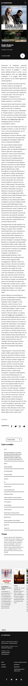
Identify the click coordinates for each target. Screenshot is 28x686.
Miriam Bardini (10, 456)
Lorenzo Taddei (6, 55)
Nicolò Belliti (15, 454)
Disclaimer (16, 664)
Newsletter (17, 666)
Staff (2, 662)
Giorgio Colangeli (13, 457)
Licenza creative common (20, 662)
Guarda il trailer (11, 439)
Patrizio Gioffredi (8, 467)
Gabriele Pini (19, 459)
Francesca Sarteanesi (9, 452)
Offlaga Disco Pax (16, 119)
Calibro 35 (11, 315)
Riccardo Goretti (8, 454)
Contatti (3, 664)
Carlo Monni (22, 74)
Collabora (3, 666)
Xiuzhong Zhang (12, 459)
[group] (6, 589)
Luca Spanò (18, 452)
